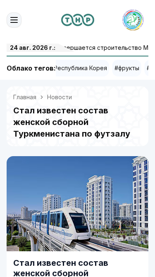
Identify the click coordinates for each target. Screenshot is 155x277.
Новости (59, 97)
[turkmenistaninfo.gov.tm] (77, 20)
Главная (24, 97)
